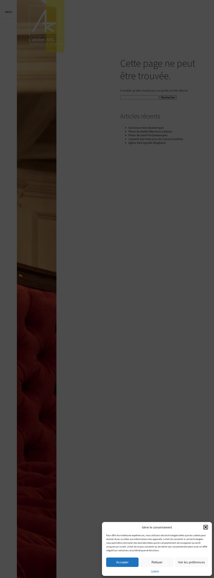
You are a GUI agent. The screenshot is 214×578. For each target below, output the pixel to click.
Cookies (155, 571)
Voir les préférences (191, 562)
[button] (206, 527)
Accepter (122, 562)
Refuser (157, 562)
